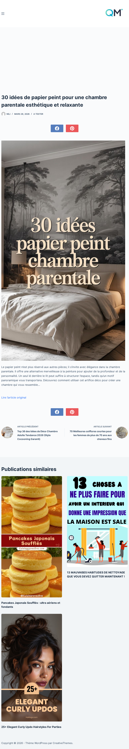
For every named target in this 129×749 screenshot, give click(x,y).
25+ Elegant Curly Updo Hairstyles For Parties (31, 727)
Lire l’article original (13, 397)
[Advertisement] (64, 68)
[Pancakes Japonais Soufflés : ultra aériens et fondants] (31, 536)
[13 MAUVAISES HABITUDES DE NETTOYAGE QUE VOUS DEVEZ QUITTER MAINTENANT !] (97, 521)
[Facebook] (57, 128)
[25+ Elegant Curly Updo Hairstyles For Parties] (31, 667)
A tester (38, 114)
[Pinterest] (72, 128)
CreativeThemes (62, 743)
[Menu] (2, 13)
